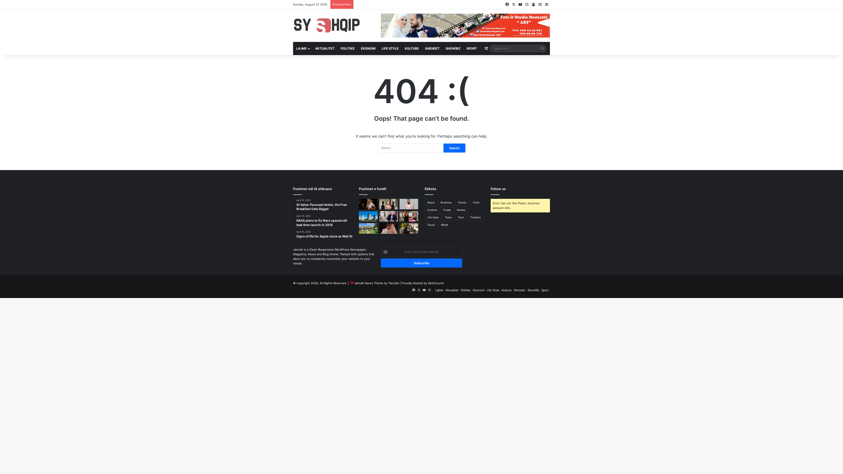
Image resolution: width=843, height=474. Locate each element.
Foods (447, 210)
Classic (462, 202)
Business (446, 202)
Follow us (498, 189)
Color (476, 202)
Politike (348, 48)
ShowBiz (453, 48)
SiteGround (435, 283)
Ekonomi (368, 48)
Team (448, 217)
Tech (461, 217)
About (430, 202)
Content (432, 210)
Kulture (412, 48)
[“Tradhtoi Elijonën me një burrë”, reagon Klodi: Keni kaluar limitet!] (388, 228)
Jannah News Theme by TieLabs (376, 283)
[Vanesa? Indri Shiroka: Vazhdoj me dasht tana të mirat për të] (409, 228)
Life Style (390, 48)
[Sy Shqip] (333, 25)
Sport (472, 48)
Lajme (301, 48)
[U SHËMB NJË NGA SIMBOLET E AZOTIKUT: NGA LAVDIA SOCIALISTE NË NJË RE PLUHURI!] (368, 216)
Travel (431, 224)
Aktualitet (325, 48)
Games (461, 210)
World (444, 224)
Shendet (432, 48)
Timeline (475, 217)
